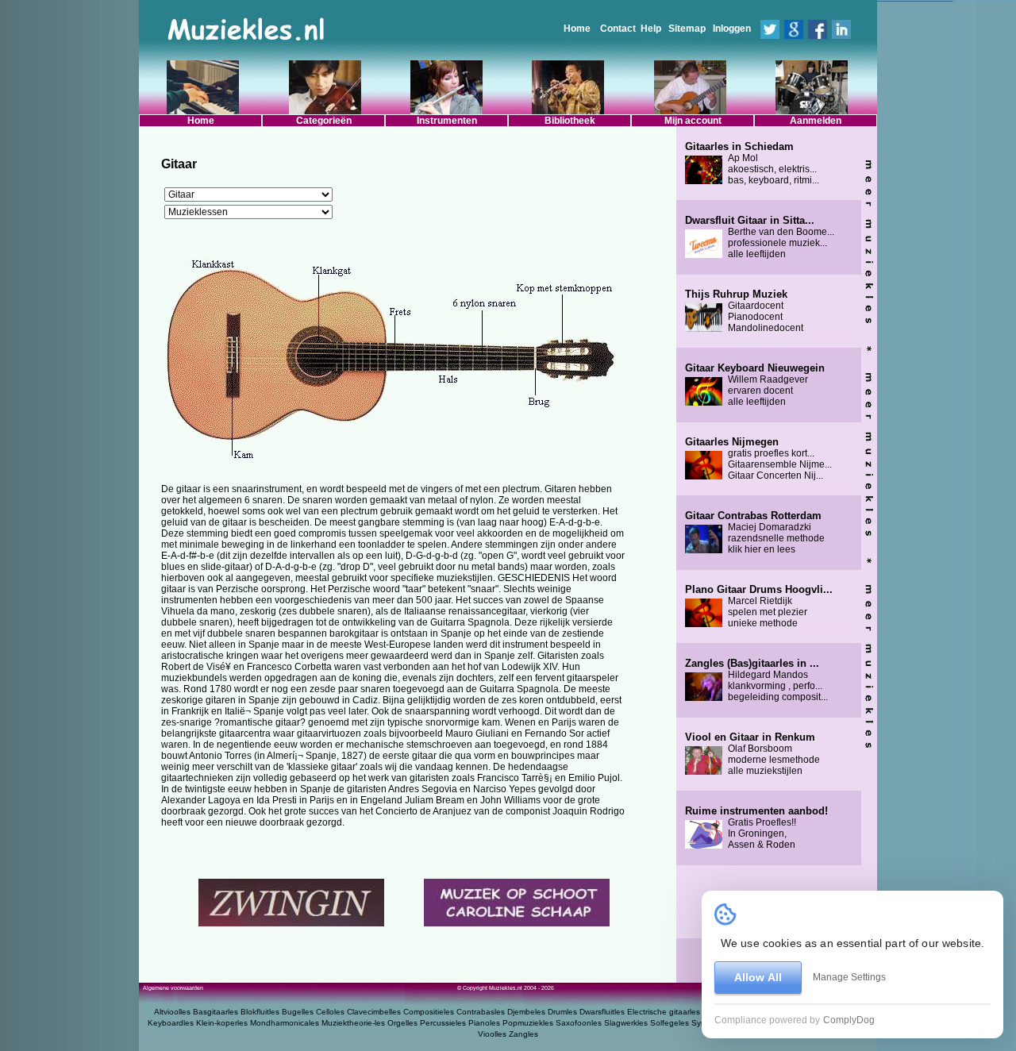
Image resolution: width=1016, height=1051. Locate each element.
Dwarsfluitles (602, 1011)
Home (577, 28)
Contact (618, 28)
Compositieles (428, 1011)
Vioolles (492, 1034)
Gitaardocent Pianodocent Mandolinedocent (744, 311)
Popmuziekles (527, 1022)
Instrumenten (447, 120)
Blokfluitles (260, 1011)
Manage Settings (849, 977)
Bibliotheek (570, 120)
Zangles (523, 1034)
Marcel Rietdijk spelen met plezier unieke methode (759, 606)
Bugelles (298, 1011)
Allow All (758, 977)
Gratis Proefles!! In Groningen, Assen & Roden (756, 828)
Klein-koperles (222, 1022)
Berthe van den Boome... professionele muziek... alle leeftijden (759, 237)
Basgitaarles (215, 1011)
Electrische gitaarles (663, 1011)
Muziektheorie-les (353, 1022)
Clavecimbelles (374, 1011)
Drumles (562, 1011)
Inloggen (732, 28)
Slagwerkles (626, 1022)
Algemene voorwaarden (173, 988)
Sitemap (687, 28)
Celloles (330, 1011)
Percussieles (443, 1022)
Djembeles (526, 1011)
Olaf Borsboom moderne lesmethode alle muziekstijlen (752, 754)
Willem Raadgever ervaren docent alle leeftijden (755, 385)
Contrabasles (480, 1011)
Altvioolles (172, 1011)
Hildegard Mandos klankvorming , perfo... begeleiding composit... (756, 680)
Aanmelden (815, 120)
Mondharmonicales (284, 1022)
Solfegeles (669, 1022)
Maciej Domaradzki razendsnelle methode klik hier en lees (755, 532)
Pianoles (484, 1022)
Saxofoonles (579, 1022)
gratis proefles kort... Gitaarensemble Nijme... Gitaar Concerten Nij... (758, 459)
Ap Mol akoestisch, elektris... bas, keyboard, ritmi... (752, 163)
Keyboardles (171, 1022)
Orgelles (402, 1022)
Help (651, 28)
